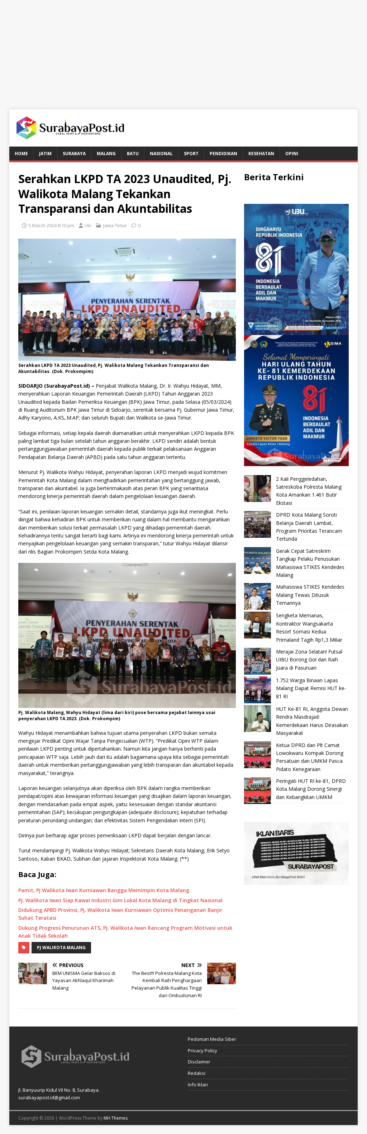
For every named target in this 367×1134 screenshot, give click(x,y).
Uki (88, 225)
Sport (191, 153)
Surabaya (74, 153)
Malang (106, 153)
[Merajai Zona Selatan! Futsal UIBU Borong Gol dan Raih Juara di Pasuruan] (257, 661)
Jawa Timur (115, 225)
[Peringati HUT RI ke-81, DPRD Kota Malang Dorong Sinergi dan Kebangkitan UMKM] (257, 790)
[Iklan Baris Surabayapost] (296, 880)
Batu (133, 153)
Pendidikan (223, 153)
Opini (291, 153)
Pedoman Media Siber (212, 1039)
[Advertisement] (183, 50)
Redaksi (196, 1073)
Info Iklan (198, 1084)
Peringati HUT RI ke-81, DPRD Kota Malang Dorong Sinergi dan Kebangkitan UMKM (311, 788)
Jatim (45, 153)
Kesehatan (261, 153)
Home (21, 153)
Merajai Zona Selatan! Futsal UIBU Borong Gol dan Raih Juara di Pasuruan (309, 659)
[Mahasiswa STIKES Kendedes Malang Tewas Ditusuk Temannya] (257, 596)
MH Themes (116, 1118)
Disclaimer (199, 1061)
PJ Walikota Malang (61, 947)
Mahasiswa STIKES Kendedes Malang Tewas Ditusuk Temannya (310, 594)
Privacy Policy (202, 1050)
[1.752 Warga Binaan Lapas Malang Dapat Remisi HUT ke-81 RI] (257, 689)
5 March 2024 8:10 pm (51, 225)
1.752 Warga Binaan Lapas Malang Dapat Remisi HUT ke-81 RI (311, 688)
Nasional (161, 153)
